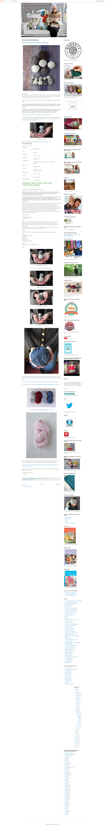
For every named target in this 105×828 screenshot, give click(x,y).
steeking (66, 618)
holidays (66, 777)
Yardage (24, 175)
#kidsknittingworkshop (69, 753)
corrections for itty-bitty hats (70, 595)
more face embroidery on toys (70, 612)
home (66, 779)
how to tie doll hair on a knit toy (71, 611)
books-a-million (68, 517)
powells (66, 521)
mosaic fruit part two (69, 659)
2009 (76, 741)
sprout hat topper (68, 655)
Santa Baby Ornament (69, 683)
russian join (67, 606)
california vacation (68, 627)
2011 (76, 738)
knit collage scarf (68, 670)
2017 (76, 692)
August (77, 701)
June (77, 705)
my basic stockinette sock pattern (71, 669)
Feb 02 (78, 725)
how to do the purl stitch (69, 628)
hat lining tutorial (68, 638)
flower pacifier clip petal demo (71, 645)
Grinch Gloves (67, 676)
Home (41, 484)
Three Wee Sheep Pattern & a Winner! (35, 43)
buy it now (42, 189)
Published (24, 157)
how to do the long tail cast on (70, 631)
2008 (76, 743)
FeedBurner (75, 108)
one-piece (45, 183)
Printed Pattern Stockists (69, 229)
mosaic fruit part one (69, 658)
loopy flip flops (68, 662)
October (78, 697)
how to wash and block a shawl (71, 602)
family (66, 766)
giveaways (67, 774)
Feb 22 (78, 713)
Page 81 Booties (68, 679)
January (78, 727)
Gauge (23, 168)
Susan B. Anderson (27, 144)
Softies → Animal (37, 155)
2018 (76, 690)
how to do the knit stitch (69, 629)
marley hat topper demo (69, 650)
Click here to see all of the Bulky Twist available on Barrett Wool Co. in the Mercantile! (40, 381)
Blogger (57, 824)
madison (66, 785)
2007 (76, 745)
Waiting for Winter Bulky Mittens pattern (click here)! (48, 384)
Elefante (66, 682)
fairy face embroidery (69, 605)
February (78, 711)
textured (24, 184)
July (77, 703)
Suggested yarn (25, 160)
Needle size (24, 172)
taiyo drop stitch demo (69, 634)
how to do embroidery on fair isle (71, 619)
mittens (66, 788)
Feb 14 (78, 722)
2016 (76, 730)
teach (66, 805)
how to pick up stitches (69, 622)
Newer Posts (24, 484)
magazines (67, 786)
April (77, 708)
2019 (76, 689)
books (66, 757)
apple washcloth (68, 672)
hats (66, 776)
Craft (23, 151)
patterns (31, 479)
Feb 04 (78, 724)
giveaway (67, 773)
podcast (66, 790)
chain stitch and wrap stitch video (71, 656)
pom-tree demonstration (69, 646)
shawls (66, 799)
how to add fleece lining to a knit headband (73, 600)
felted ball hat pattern (69, 673)
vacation (66, 811)
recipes (66, 792)
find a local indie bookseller (70, 523)
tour (65, 806)
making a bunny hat (69, 615)
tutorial (66, 809)
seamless (50, 183)
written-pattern (36, 184)
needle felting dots (68, 661)
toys (66, 808)
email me (66, 388)
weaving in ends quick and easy (71, 632)
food (66, 769)
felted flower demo (68, 652)
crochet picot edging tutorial (70, 648)
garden (66, 770)
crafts (66, 760)
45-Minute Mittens (68, 681)
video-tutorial (29, 184)
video (66, 812)
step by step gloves (68, 641)
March (77, 710)
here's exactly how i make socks (71, 603)
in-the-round (39, 183)
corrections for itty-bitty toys (70, 592)
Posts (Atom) (29, 486)
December (78, 693)
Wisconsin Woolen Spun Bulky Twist (45, 376)
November (78, 695)
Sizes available (25, 179)
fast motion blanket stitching (70, 625)
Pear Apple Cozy (68, 678)
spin (66, 802)
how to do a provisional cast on (71, 609)
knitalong (67, 782)
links (66, 783)
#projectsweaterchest (69, 754)
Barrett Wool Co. (37, 148)
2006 (76, 746)
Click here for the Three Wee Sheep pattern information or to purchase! (36, 114)
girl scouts (67, 772)
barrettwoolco (27, 479)
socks (66, 801)
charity (66, 758)
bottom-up (33, 183)
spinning (66, 616)
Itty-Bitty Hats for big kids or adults (71, 639)
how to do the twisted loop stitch (71, 608)
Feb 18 (78, 714)
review (66, 795)
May (77, 706)
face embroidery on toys (69, 613)
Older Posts (58, 484)
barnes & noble (68, 518)
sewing (66, 798)
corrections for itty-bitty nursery (71, 594)
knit (65, 780)
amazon (66, 520)
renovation (67, 793)
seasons (66, 796)
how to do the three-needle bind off (71, 624)
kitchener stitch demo (69, 653)
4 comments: (47, 478)
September (78, 698)
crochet (66, 761)
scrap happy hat (68, 667)
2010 (76, 740)
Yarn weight (24, 165)
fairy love (66, 764)
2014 (76, 733)
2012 (76, 736)
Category (24, 154)
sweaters (66, 804)
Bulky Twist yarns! (49, 409)
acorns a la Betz (68, 675)
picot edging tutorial (69, 649)
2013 (76, 735)
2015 (76, 731)
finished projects (68, 767)
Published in (25, 147)
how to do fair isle (68, 621)
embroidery (67, 763)
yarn (66, 814)
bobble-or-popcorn (26, 183)
